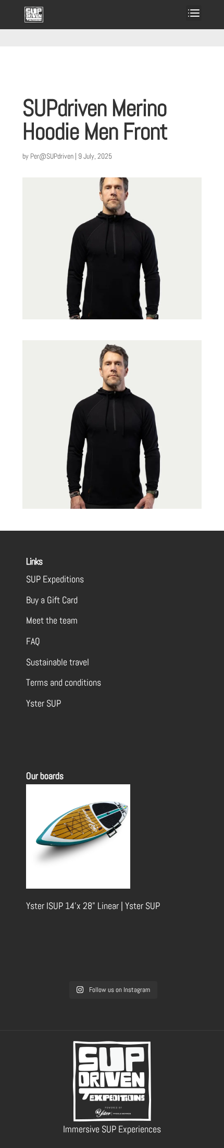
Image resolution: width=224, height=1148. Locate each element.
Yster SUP (43, 703)
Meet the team (52, 620)
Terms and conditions (63, 682)
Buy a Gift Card (52, 600)
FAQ (33, 641)
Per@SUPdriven (51, 156)
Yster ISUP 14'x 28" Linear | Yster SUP (93, 906)
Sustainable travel (57, 662)
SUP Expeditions (55, 579)
